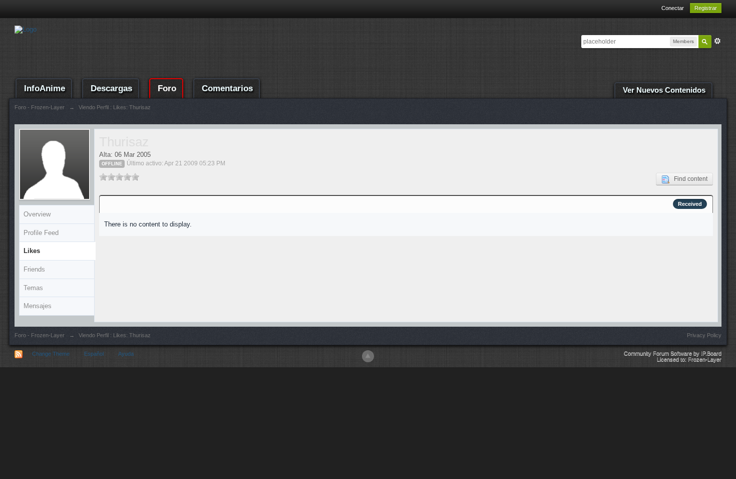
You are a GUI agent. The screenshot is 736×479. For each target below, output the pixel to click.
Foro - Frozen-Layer (40, 335)
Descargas (111, 88)
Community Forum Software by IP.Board (672, 353)
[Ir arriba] (368, 356)
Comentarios (227, 88)
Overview (37, 214)
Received (690, 204)
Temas (33, 288)
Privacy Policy (704, 335)
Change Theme (51, 354)
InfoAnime (44, 88)
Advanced (717, 41)
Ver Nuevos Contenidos (664, 90)
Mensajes (38, 306)
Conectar (672, 8)
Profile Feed (41, 232)
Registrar (705, 8)
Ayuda (126, 354)
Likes (32, 251)
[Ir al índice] (26, 29)
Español (94, 354)
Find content (688, 178)
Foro (167, 88)
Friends (34, 269)
